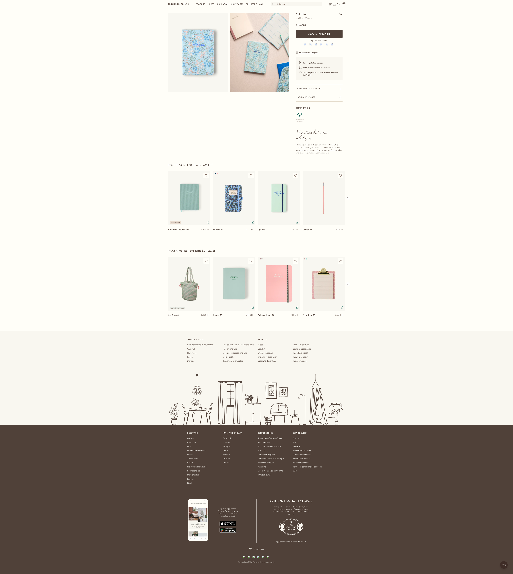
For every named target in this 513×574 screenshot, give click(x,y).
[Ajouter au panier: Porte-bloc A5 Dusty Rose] (341, 319)
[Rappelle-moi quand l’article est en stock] (207, 319)
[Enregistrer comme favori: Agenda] (341, 13)
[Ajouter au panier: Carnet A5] (252, 319)
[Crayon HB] (324, 198)
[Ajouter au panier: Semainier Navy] (252, 233)
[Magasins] (330, 4)
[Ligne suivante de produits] (348, 198)
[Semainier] (234, 198)
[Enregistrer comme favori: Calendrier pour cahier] (206, 175)
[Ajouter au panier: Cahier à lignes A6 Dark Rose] (296, 319)
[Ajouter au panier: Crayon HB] (341, 233)
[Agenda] (279, 198)
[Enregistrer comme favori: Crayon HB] (340, 175)
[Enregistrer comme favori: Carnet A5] (251, 261)
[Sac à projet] (189, 284)
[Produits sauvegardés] (338, 4)
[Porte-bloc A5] (324, 284)
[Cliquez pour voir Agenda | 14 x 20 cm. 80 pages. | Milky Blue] (198, 52)
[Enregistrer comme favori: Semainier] (251, 175)
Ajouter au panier (319, 33)
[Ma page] (334, 4)
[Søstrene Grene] (178, 4)
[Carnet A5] (234, 284)
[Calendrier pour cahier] (189, 198)
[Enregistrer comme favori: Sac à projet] (206, 261)
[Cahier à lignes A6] (279, 284)
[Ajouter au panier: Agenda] (296, 233)
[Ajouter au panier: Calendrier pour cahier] (207, 233)
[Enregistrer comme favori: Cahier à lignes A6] (295, 261)
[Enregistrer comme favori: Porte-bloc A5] (340, 261)
